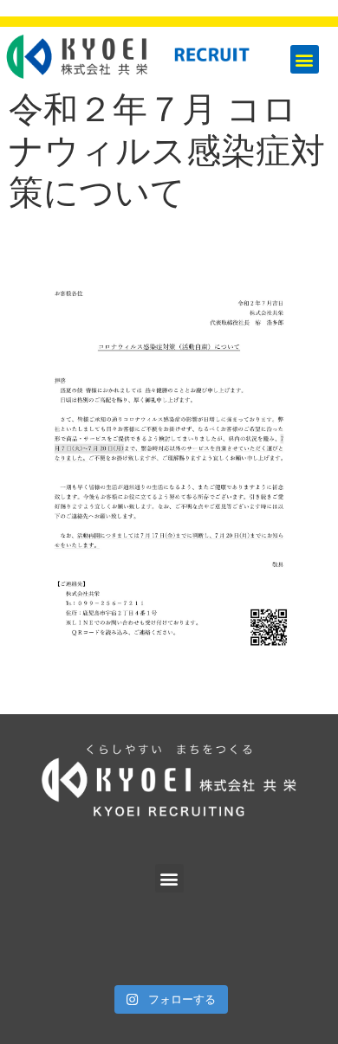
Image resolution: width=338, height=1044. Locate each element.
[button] (304, 59)
